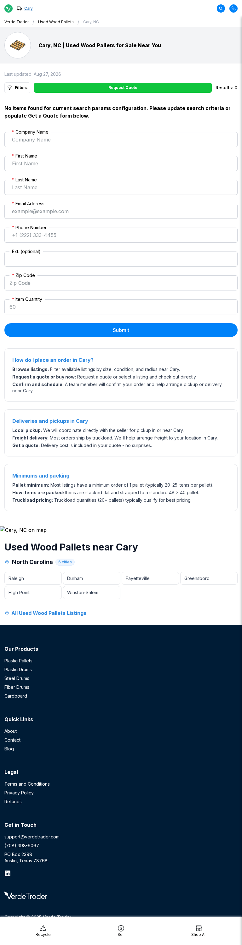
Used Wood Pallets (56, 21)
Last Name (24, 179)
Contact (12, 740)
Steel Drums (16, 678)
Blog (9, 748)
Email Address (28, 203)
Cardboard (15, 696)
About (10, 731)
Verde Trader (16, 21)
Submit (121, 330)
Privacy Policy (19, 792)
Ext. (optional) (26, 251)
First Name (24, 155)
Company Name (30, 132)
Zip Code (23, 275)
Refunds (13, 801)
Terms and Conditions (27, 784)
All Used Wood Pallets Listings (48, 613)
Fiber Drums (16, 687)
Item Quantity (27, 299)
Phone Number (29, 227)
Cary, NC (91, 21)
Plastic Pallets (18, 660)
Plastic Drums (18, 669)
